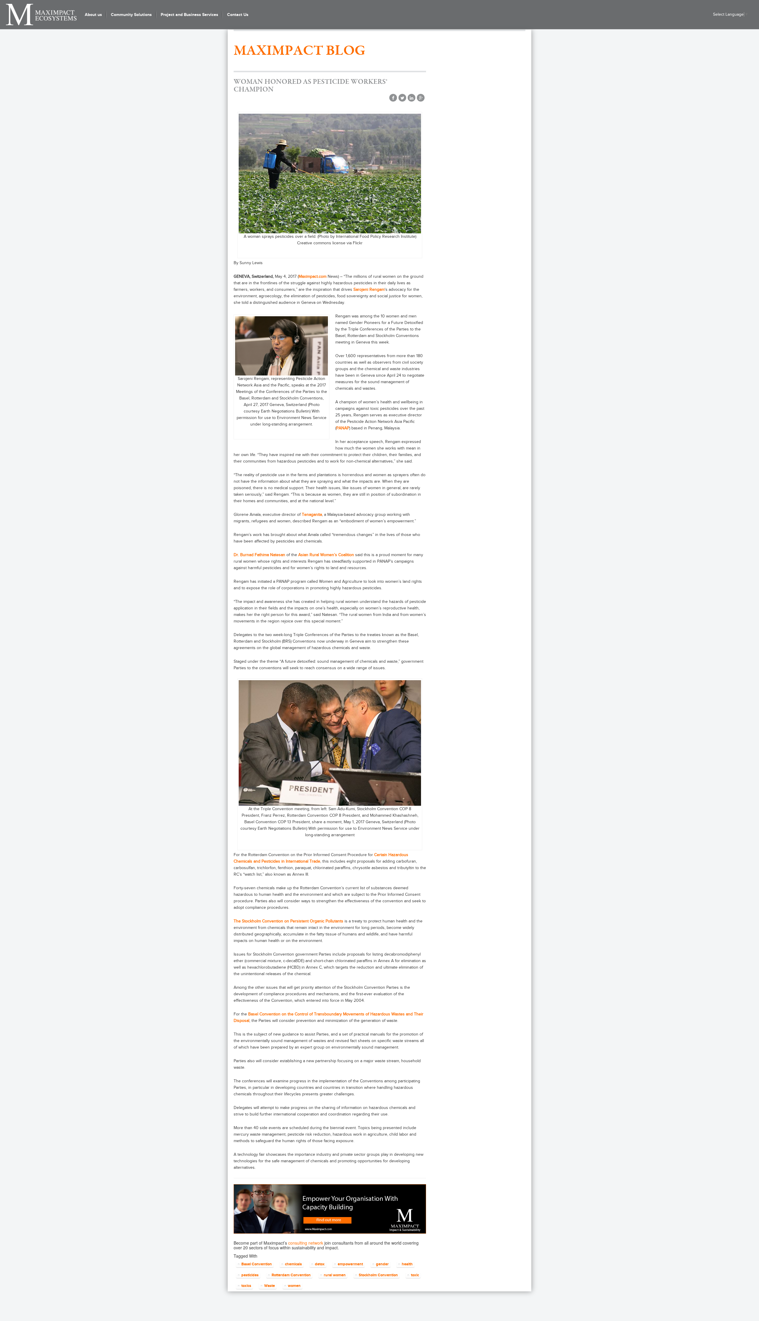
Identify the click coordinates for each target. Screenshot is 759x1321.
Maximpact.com (312, 276)
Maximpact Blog (299, 51)
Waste (269, 1285)
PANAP (342, 428)
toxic (415, 1275)
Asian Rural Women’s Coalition (326, 555)
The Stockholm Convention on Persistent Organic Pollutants (288, 921)
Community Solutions (131, 14)
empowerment (350, 1264)
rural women (335, 1275)
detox (320, 1264)
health (407, 1264)
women (294, 1285)
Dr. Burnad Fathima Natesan (259, 555)
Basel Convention (256, 1264)
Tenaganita (312, 514)
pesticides (250, 1275)
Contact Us (237, 14)
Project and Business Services (189, 14)
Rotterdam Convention (291, 1275)
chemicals (293, 1264)
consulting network (305, 1243)
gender (382, 1264)
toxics (246, 1285)
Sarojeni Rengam (369, 289)
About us (93, 14)
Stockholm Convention (378, 1275)
